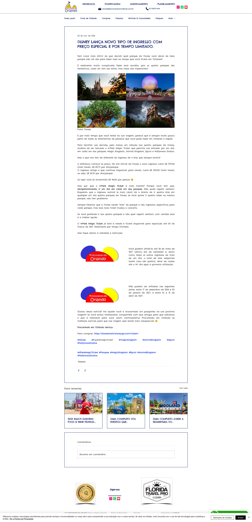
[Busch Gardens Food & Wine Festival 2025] (83, 403)
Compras (106, 18)
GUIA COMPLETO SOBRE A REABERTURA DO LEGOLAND (168, 420)
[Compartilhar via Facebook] (78, 370)
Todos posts (69, 18)
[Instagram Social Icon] (178, 7)
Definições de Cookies (222, 517)
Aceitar (240, 517)
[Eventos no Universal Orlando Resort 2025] (126, 403)
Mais (170, 18)
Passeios (119, 18)
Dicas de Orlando (88, 18)
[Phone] (147, 8)
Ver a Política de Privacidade (21, 518)
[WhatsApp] (182, 7)
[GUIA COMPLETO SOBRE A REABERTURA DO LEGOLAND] (168, 403)
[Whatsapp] (114, 498)
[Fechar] (248, 517)
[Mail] (99, 9)
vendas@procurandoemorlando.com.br (117, 9)
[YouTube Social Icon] (186, 7)
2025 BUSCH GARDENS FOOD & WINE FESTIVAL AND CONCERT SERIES (81, 420)
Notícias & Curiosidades (139, 18)
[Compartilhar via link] (85, 370)
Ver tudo (184, 388)
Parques (159, 18)
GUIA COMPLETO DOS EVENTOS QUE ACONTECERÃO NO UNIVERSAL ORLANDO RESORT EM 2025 (123, 420)
